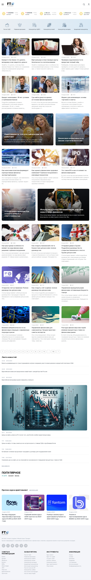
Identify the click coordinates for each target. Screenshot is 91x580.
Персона (4, 569)
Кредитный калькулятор (31, 564)
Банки (3, 556)
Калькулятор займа (29, 569)
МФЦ (3, 564)
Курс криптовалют (52, 564)
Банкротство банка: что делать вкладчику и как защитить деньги (14, 61)
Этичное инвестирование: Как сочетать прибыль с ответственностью (16, 213)
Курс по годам (51, 556)
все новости (6, 466)
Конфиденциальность (75, 566)
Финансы (4, 560)
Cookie (71, 556)
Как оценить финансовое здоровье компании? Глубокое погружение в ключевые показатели (45, 173)
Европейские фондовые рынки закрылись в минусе (18, 380)
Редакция (72, 560)
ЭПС (3, 567)
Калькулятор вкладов (30, 562)
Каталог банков (51, 560)
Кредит (4, 558)
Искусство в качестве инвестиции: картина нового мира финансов (61, 210)
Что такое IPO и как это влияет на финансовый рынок (73, 172)
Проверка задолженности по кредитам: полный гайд (72, 61)
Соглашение (72, 562)
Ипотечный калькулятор (31, 566)
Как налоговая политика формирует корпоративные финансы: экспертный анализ (15, 173)
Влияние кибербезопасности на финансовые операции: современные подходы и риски (15, 330)
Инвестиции (5, 566)
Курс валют (50, 555)
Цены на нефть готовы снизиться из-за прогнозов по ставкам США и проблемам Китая (29, 443)
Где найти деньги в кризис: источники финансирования (42, 99)
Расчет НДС (27, 555)
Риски (71, 555)
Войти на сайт (89, 4)
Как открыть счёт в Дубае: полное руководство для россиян (44, 289)
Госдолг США (50, 558)
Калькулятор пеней (29, 560)
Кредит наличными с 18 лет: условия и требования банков (15, 99)
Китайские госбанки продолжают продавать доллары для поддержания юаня (26, 451)
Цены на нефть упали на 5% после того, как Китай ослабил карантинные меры (26, 435)
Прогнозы (4, 573)
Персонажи (50, 566)
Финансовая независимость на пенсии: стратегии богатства (71, 139)
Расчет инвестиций (29, 573)
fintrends (10, 4)
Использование (73, 564)
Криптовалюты (6, 571)
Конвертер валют (52, 562)
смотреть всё (33, 490)
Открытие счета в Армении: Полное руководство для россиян (15, 289)
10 (44, 351)
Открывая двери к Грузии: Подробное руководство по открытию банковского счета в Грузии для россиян (73, 249)
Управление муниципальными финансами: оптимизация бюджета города (74, 290)
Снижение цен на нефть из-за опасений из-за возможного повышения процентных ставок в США (32, 460)
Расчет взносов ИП (29, 568)
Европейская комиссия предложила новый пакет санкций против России (24, 371)
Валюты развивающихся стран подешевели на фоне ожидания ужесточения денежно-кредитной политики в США (37, 363)
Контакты (71, 558)
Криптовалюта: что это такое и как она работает (23, 135)
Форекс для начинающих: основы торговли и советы (73, 99)
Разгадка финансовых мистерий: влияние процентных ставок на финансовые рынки (73, 330)
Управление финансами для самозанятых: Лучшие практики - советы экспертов (44, 330)
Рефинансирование (29, 556)
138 (53, 351)
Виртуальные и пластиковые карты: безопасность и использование (45, 61)
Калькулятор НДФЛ (29, 558)
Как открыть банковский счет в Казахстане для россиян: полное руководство (44, 248)
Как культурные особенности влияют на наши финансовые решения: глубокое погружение (13, 248)
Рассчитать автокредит (31, 571)
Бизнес (4, 562)
